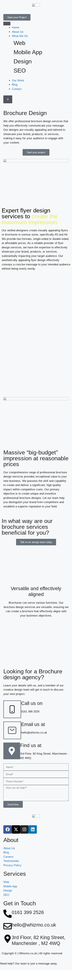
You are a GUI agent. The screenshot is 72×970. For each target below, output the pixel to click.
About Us (17, 31)
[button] (36, 152)
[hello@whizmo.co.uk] (7, 926)
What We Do (20, 36)
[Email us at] (12, 730)
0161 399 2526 (28, 912)
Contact (17, 89)
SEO (20, 70)
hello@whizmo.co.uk (34, 925)
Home (15, 27)
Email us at (33, 724)
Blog (14, 84)
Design (23, 61)
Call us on (32, 703)
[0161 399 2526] (7, 914)
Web (19, 43)
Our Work (18, 80)
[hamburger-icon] (6, 23)
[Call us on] (12, 709)
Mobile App (28, 52)
